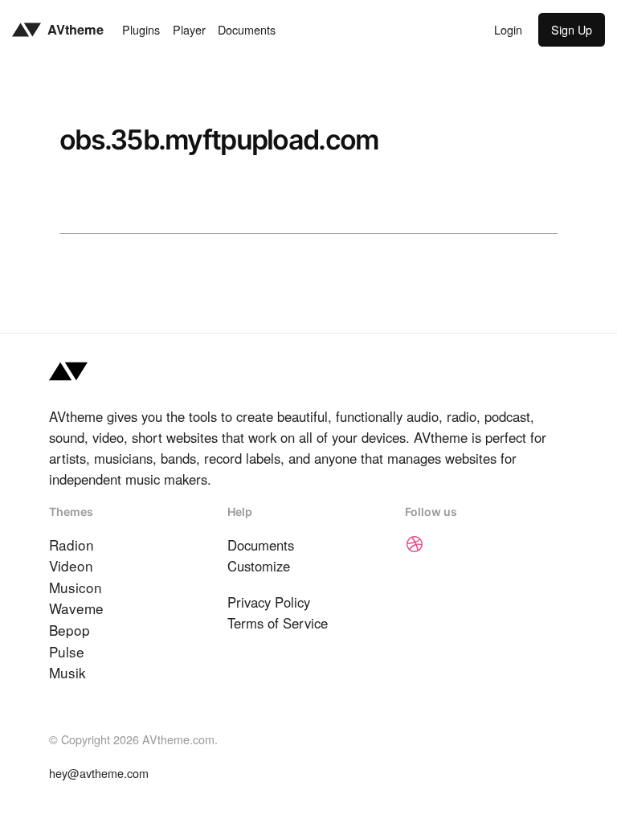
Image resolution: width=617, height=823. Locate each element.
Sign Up (571, 29)
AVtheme (75, 29)
